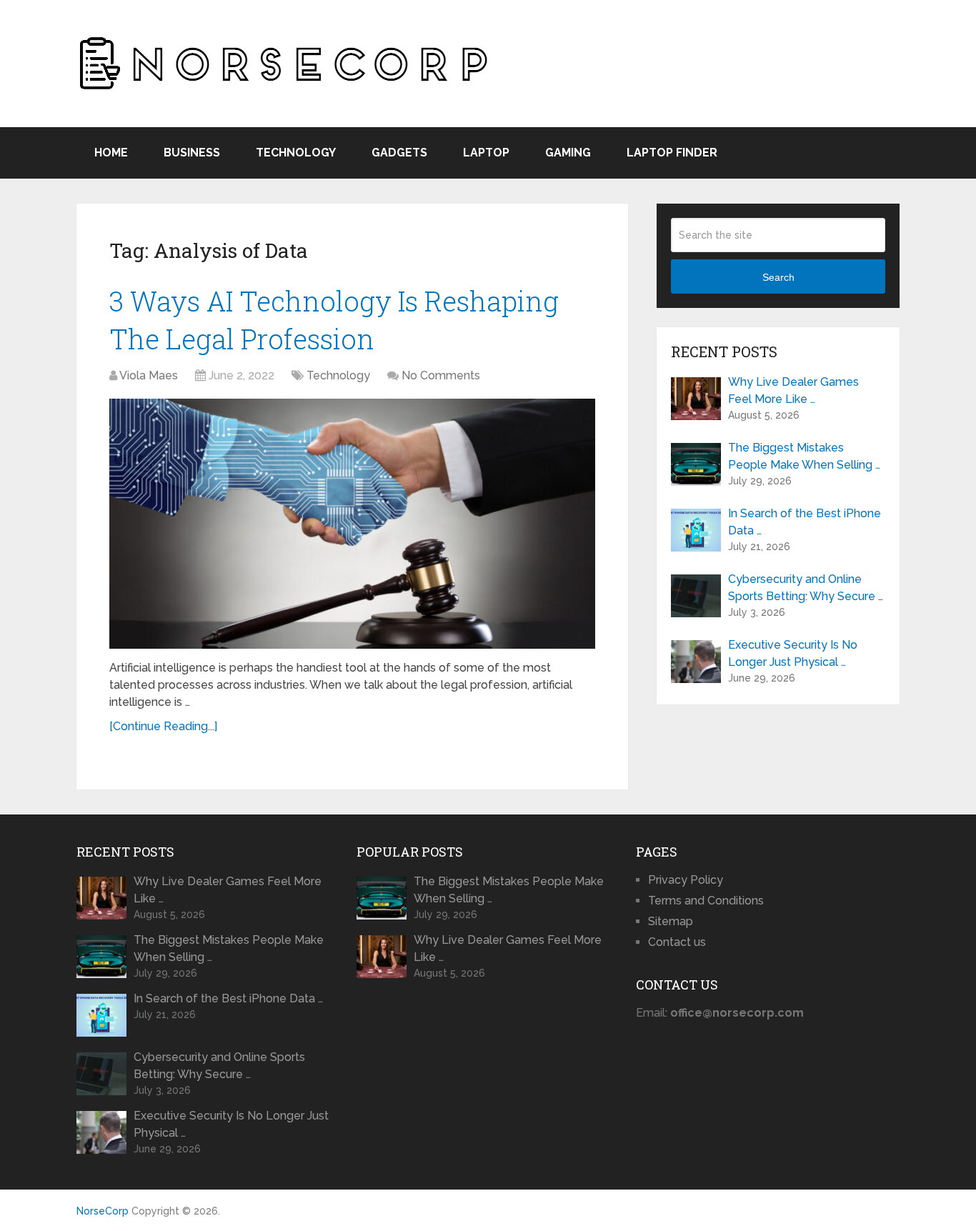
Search (778, 277)
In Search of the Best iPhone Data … (804, 522)
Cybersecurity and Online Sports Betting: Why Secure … (805, 587)
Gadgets (399, 152)
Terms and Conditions (706, 900)
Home (111, 152)
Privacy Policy (685, 880)
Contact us (677, 942)
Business (192, 152)
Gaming (568, 152)
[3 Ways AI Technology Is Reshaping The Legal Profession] (352, 524)
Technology (296, 152)
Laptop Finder (672, 152)
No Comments (441, 375)
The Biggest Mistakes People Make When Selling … (804, 456)
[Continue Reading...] (163, 726)
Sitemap (670, 921)
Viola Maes (148, 375)
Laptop (486, 152)
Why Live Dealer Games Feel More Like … (793, 390)
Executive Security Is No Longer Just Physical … (792, 653)
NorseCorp (102, 1211)
